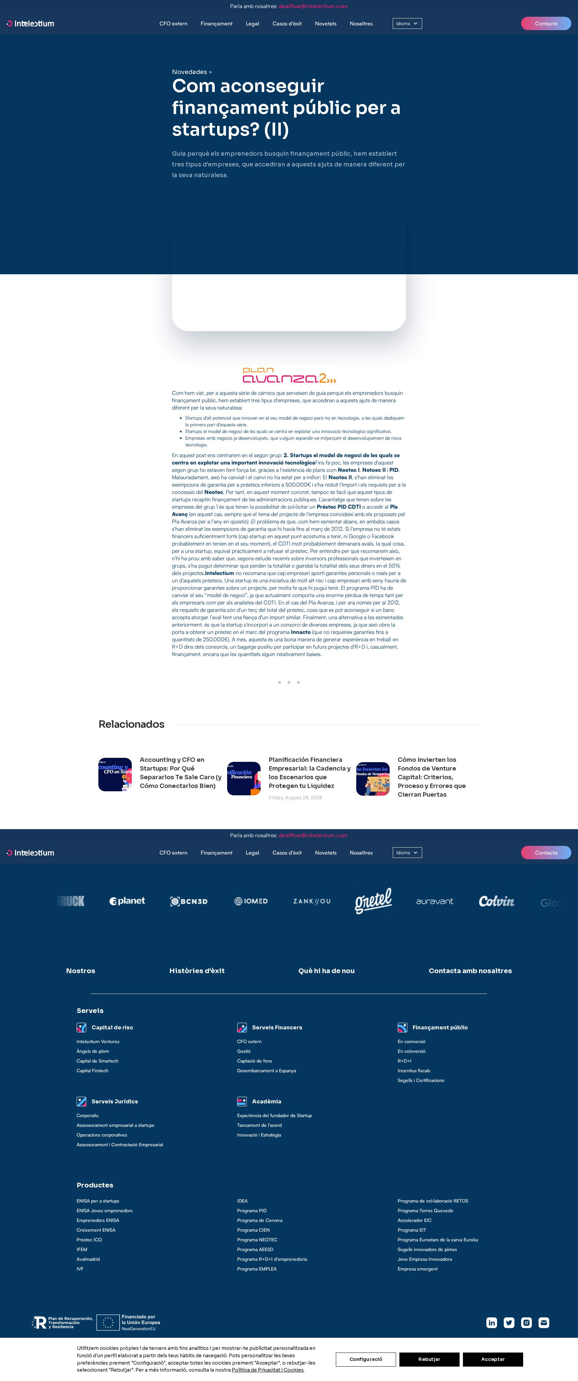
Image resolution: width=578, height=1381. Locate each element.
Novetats (325, 23)
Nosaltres (361, 23)
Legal (252, 23)
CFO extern (173, 23)
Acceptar (493, 1359)
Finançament (216, 23)
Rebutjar (429, 1359)
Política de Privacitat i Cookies (268, 1370)
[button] (216, 23)
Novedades (189, 72)
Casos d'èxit (287, 23)
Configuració (366, 1359)
